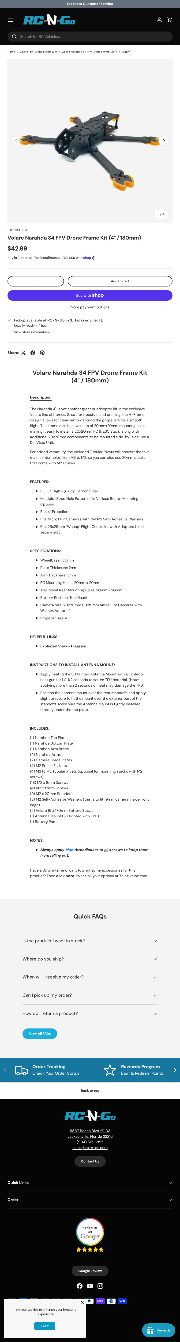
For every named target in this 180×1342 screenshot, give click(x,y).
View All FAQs (40, 1033)
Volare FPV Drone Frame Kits (38, 52)
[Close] (82, 1302)
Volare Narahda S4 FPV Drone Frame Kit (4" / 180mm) (96, 52)
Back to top (90, 1090)
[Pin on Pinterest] (42, 352)
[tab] (41, 397)
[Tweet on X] (23, 352)
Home (11, 52)
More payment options (90, 307)
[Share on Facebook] (33, 352)
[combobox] (90, 37)
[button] (170, 20)
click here (65, 875)
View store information (31, 332)
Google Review (90, 1271)
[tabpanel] (90, 642)
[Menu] (10, 20)
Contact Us (90, 1161)
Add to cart (120, 281)
